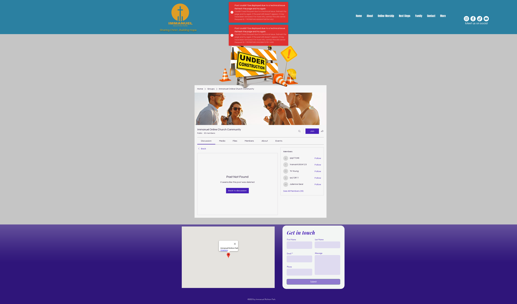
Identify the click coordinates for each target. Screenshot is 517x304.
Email (289, 254)
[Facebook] (473, 18)
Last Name (319, 240)
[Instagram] (466, 18)
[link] (206, 141)
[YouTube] (486, 18)
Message (318, 253)
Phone (289, 267)
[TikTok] (479, 18)
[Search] (299, 131)
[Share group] (322, 131)
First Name (291, 240)
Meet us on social (476, 23)
